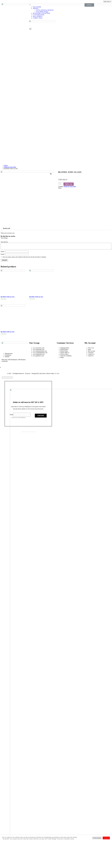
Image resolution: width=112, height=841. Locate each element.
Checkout (90, 352)
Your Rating (4, 238)
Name (3, 251)
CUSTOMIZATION (38, 15)
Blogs (62, 357)
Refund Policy (64, 349)
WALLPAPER (37, 7)
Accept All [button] (106, 838)
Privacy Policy (64, 354)
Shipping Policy (64, 348)
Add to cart (68, 184)
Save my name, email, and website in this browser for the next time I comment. (24, 257)
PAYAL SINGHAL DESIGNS (45, 10)
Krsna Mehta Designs (42, 11)
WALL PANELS (37, 16)
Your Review (4, 242)
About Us (90, 356)
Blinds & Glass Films (10, 167)
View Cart (91, 348)
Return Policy (64, 351)
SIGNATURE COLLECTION (41, 13)
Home (6, 165)
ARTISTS (35, 8)
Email (3, 254)
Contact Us (91, 354)
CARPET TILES (37, 18)
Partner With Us (64, 352)
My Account (91, 351)
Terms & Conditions (66, 356)
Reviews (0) (6, 228)
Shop (89, 349)
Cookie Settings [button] (97, 838)
